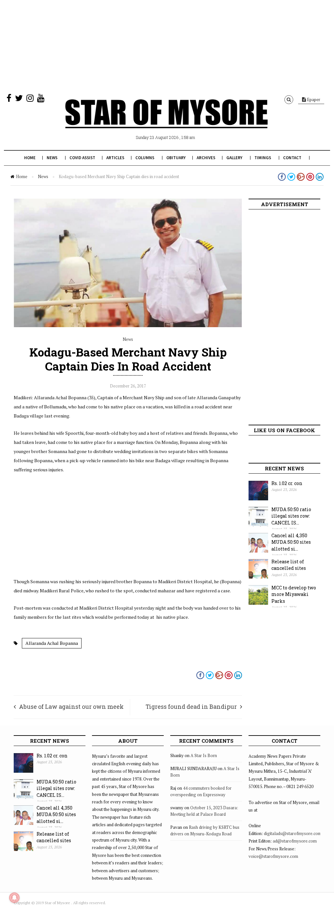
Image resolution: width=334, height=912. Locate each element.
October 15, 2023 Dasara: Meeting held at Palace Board (204, 811)
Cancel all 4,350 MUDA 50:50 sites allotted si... (291, 542)
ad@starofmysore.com (295, 841)
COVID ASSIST (82, 157)
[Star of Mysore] (166, 121)
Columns (144, 157)
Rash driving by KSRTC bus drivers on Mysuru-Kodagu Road (204, 830)
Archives (206, 157)
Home (30, 157)
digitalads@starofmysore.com (293, 833)
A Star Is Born (203, 755)
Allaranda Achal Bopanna (51, 643)
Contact (292, 157)
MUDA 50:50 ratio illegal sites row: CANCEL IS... (291, 516)
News (52, 157)
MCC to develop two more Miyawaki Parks (293, 594)
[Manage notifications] (14, 897)
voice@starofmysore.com (273, 856)
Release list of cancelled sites (288, 564)
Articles (115, 157)
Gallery (234, 157)
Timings (262, 157)
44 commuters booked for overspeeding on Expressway (201, 791)
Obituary (176, 157)
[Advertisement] (167, 45)
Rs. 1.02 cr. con (286, 483)
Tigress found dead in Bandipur (191, 706)
